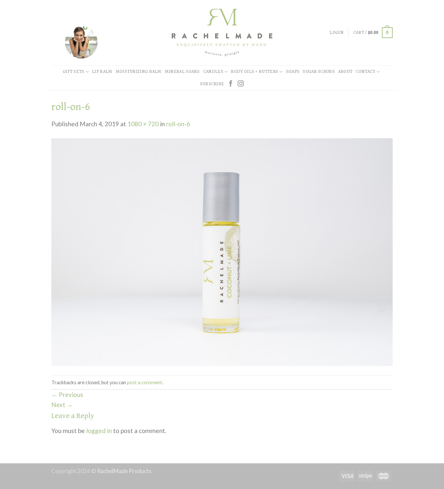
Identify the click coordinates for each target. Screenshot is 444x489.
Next (62, 404)
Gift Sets (74, 71)
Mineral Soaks (182, 71)
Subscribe (212, 84)
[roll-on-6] (222, 251)
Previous (67, 394)
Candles (213, 71)
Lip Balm (102, 71)
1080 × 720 (143, 124)
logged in (99, 430)
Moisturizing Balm (139, 71)
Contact (365, 71)
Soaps (293, 71)
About (345, 71)
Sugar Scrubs (319, 71)
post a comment (144, 382)
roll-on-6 (178, 124)
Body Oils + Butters (254, 71)
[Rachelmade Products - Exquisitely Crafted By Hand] (222, 33)
